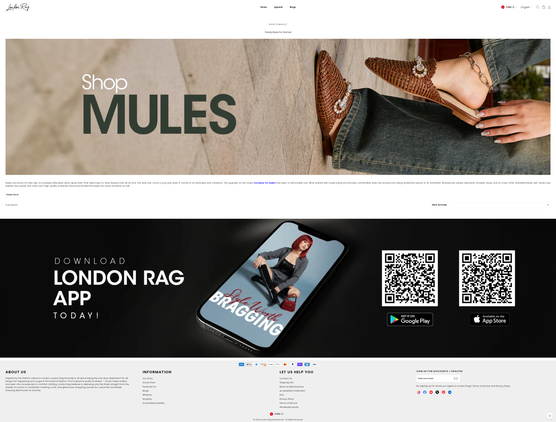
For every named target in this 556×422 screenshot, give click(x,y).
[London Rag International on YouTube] (431, 392)
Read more (12, 194)
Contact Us (286, 378)
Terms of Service (288, 403)
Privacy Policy (287, 399)
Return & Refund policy (292, 386)
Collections (281, 24)
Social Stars (149, 382)
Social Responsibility (154, 403)
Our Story (148, 378)
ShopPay (147, 399)
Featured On (149, 386)
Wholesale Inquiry (289, 407)
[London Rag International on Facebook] (425, 392)
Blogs (293, 7)
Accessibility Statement (292, 390)
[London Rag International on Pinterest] (443, 392)
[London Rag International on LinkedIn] (450, 392)
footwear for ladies (265, 182)
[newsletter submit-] (456, 378)
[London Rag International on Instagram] (419, 392)
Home (271, 24)
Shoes (263, 7)
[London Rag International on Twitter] (437, 392)
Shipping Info (287, 382)
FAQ (282, 394)
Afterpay (147, 394)
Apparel (278, 7)
